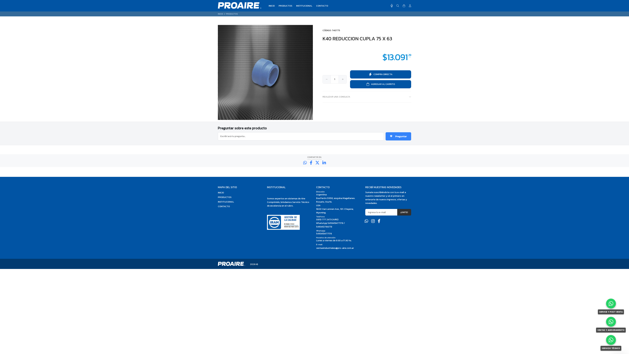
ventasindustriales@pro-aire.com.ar (335, 248)
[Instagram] (373, 221)
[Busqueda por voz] (391, 5)
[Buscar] (398, 5)
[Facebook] (379, 221)
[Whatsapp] (366, 221)
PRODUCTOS (232, 13)
